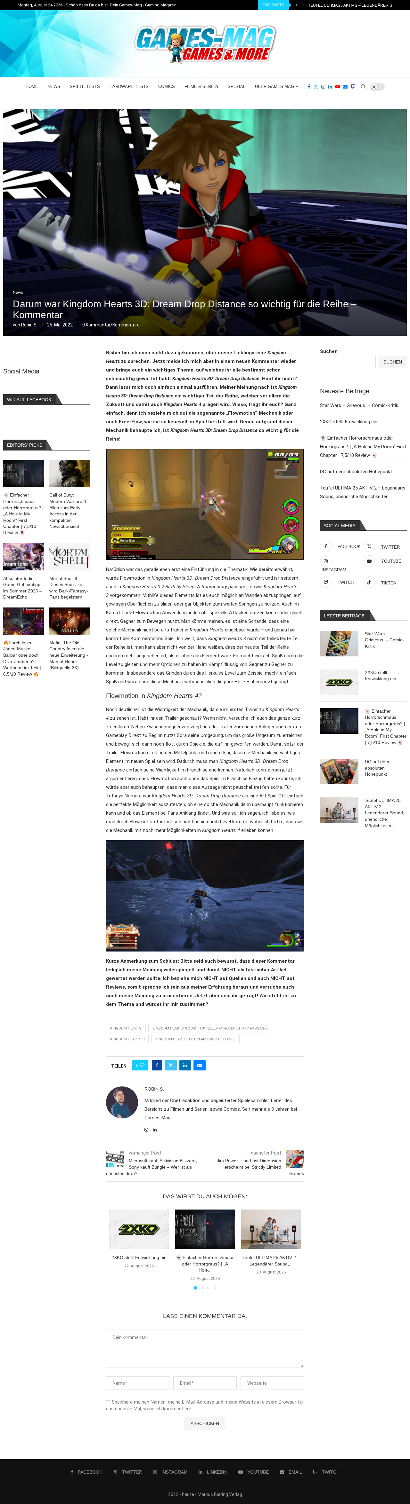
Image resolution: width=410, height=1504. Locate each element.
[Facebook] (309, 86)
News (54, 86)
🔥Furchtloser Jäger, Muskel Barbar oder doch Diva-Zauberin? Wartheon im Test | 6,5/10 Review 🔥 (22, 658)
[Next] (303, 5)
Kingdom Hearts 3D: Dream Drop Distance (195, 1039)
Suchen (329, 351)
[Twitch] (353, 86)
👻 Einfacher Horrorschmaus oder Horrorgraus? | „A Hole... (205, 1264)
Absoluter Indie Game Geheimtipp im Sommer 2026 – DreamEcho (22, 588)
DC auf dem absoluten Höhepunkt (356, 471)
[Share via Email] (199, 1065)
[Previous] (296, 5)
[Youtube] (337, 86)
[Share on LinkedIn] (185, 1065)
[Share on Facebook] (157, 1065)
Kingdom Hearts (126, 1028)
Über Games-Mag (274, 86)
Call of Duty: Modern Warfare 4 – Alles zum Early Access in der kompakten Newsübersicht (69, 510)
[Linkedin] (330, 86)
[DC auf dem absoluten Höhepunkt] (339, 771)
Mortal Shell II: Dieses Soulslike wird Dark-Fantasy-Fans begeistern (68, 588)
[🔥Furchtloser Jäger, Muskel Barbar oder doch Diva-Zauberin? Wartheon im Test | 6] (23, 621)
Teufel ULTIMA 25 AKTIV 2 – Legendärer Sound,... (357, 5)
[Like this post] (142, 1065)
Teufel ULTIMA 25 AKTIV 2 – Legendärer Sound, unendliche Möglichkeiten (384, 813)
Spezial (236, 86)
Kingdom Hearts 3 (127, 1039)
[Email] (345, 86)
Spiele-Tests (85, 86)
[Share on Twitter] (171, 1065)
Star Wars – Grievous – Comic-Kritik (359, 405)
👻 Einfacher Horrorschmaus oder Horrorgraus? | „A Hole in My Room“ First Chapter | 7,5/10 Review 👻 (363, 446)
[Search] (363, 86)
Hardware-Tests (129, 86)
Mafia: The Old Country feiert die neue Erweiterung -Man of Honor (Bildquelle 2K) (68, 655)
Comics (166, 86)
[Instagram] (323, 86)
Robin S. (29, 324)
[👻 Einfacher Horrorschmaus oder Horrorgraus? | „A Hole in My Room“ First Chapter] (205, 1229)
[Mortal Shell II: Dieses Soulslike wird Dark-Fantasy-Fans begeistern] (69, 556)
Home (32, 86)
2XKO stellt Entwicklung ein (139, 1257)
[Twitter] (316, 86)
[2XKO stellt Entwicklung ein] (139, 1229)
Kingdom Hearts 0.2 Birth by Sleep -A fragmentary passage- (209, 1028)
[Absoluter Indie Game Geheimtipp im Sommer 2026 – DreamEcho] (23, 556)
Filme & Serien (201, 86)
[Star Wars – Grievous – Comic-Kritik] (339, 643)
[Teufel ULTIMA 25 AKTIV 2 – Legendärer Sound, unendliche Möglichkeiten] (271, 1229)
